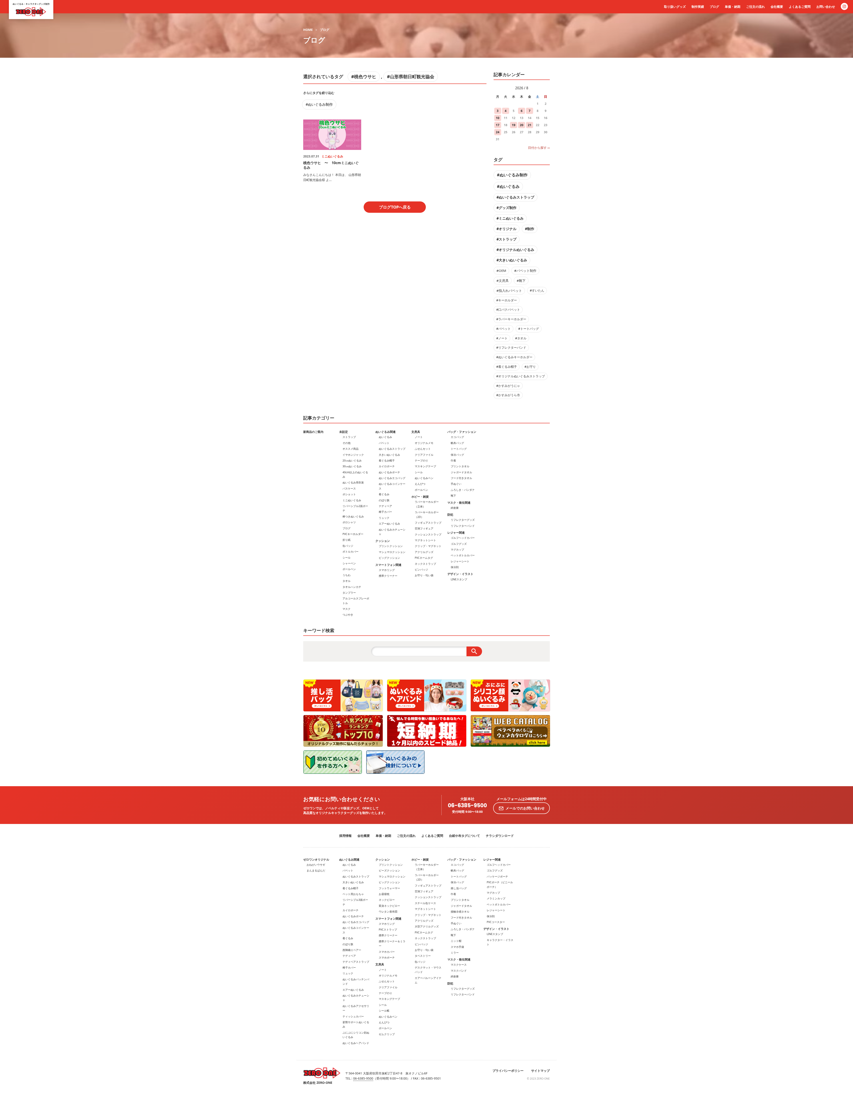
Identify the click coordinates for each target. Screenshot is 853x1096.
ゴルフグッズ (459, 544)
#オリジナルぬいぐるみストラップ (520, 376)
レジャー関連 (456, 533)
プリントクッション (391, 546)
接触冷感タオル (460, 911)
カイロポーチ (387, 466)
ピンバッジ (421, 569)
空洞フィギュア (424, 528)
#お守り (530, 366)
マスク (347, 609)
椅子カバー (385, 512)
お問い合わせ (825, 6)
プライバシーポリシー (508, 1070)
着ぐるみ (384, 494)
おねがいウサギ (316, 865)
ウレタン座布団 (388, 911)
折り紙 (347, 540)
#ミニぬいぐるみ (510, 218)
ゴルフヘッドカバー (463, 538)
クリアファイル (424, 455)
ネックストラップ (425, 564)
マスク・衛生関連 (458, 503)
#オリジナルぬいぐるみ (515, 249)
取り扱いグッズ (675, 6)
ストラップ (349, 437)
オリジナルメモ (424, 443)
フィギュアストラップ (428, 523)
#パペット (503, 328)
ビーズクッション (389, 870)
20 (521, 125)
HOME (308, 30)
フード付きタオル (461, 478)
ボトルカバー (351, 551)
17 (497, 125)
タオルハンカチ (352, 587)
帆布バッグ (457, 443)
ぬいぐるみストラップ (392, 449)
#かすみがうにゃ (508, 386)
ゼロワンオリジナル (316, 859)
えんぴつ (420, 484)
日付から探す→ (539, 147)
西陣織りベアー (352, 950)
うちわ (347, 575)
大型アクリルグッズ (427, 926)
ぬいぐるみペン (424, 478)
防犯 (450, 515)
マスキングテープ (425, 466)
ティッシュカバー (353, 1016)
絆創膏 (455, 508)
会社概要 (777, 6)
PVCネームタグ (424, 558)
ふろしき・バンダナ (463, 490)
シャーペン (349, 563)
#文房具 (502, 280)
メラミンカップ (496, 898)
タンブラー (349, 593)
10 (497, 118)
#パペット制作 (525, 270)
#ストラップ (506, 239)
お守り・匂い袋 (424, 575)
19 (513, 125)
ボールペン (349, 569)
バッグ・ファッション (461, 432)
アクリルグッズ (424, 552)
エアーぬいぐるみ (389, 523)
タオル (347, 581)
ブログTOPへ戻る (395, 207)
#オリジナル (506, 228)
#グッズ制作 (506, 207)
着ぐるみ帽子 (387, 460)
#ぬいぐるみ (508, 186)
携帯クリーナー (388, 576)
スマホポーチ (387, 957)
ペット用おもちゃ (353, 894)
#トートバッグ (528, 328)
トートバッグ (459, 449)
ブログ (714, 6)
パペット (384, 443)
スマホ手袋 (457, 947)
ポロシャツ (349, 522)
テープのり (421, 460)
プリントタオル (460, 466)
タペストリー (423, 956)
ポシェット (349, 494)
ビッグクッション (389, 558)
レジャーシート (460, 561)
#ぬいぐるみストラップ (515, 197)
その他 (347, 443)
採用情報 (345, 835)
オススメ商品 (351, 449)
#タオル (520, 338)
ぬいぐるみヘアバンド (356, 1043)
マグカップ (457, 549)
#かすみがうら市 (508, 395)
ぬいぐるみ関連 (385, 432)
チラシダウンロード (500, 835)
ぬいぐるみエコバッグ (392, 478)
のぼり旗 (384, 500)
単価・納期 (732, 6)
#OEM (501, 270)
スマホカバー (387, 952)
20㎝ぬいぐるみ (352, 460)
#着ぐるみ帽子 (506, 366)
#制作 (529, 228)
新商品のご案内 (313, 432)
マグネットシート (425, 540)
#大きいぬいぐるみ (511, 260)
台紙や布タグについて (464, 835)
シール (347, 557)
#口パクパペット (508, 309)
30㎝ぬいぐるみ (352, 466)
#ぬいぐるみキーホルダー (514, 357)
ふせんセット (423, 449)
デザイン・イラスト (460, 574)
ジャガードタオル (461, 472)
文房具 (415, 432)
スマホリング (387, 570)
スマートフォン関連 (388, 565)
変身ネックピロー (389, 906)
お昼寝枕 (384, 894)
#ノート (502, 338)
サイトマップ (540, 1070)
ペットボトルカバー (463, 555)
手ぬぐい (456, 484)
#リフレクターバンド (511, 347)
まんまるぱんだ (316, 870)
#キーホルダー (506, 300)
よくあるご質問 (800, 6)
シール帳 (384, 1010)
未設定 (343, 432)
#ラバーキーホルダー (511, 319)
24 (497, 132)
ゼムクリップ (387, 1034)
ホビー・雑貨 (420, 497)
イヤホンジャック (353, 455)
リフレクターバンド (463, 526)
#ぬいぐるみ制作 (319, 104)
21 (529, 125)
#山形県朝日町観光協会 (410, 77)
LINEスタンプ (459, 579)
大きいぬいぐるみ (389, 455)
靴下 (453, 495)
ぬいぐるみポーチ (389, 472)
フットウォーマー (389, 888)
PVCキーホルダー (353, 534)
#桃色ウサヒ (363, 77)
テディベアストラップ (356, 962)
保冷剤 (455, 567)
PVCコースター (496, 922)
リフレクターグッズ (463, 520)
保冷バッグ (457, 455)
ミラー (455, 953)
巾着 (453, 460)
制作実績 (698, 6)
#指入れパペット (509, 290)
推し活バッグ (459, 888)
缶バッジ (348, 546)
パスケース (349, 488)
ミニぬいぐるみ (352, 500)
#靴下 (521, 280)
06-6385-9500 (467, 805)
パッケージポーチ (497, 876)
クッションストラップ (428, 534)
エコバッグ (457, 437)
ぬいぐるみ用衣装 (353, 482)
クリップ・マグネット (428, 546)
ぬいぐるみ (385, 437)
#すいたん (537, 290)
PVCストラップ (388, 929)
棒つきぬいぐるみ (353, 516)
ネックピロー (387, 900)
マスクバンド (459, 971)
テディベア (385, 506)
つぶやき (348, 615)
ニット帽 (456, 941)
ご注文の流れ (755, 6)
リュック (384, 518)
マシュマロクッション (392, 552)
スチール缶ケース (425, 903)
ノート (419, 437)
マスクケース (459, 965)
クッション (382, 541)
